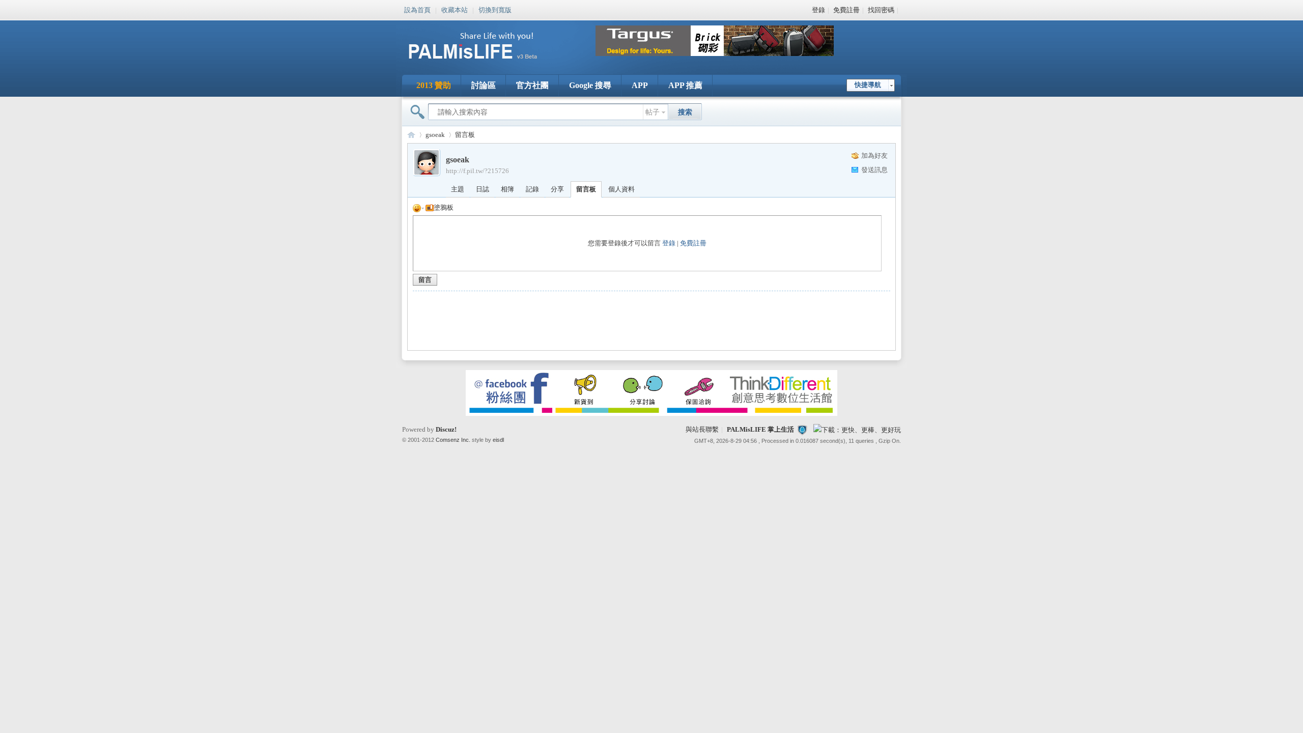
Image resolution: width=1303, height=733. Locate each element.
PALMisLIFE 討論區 (411, 134)
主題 (457, 189)
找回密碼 (881, 10)
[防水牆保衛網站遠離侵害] (802, 429)
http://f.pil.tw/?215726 (477, 171)
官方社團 (532, 85)
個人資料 (621, 189)
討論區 (483, 85)
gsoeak (435, 134)
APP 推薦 (685, 85)
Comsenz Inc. (453, 440)
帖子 (652, 112)
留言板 (465, 134)
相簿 (507, 189)
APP (640, 85)
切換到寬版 (495, 9)
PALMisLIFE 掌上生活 (760, 429)
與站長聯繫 (702, 429)
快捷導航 (868, 85)
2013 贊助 (433, 85)
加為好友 (874, 155)
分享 (557, 189)
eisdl (498, 440)
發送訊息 (874, 170)
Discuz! (446, 429)
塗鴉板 (444, 207)
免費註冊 (846, 10)
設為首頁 (417, 9)
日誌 (482, 189)
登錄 (818, 10)
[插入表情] (418, 207)
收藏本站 (454, 9)
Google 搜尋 (590, 85)
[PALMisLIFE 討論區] (483, 63)
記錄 (532, 189)
